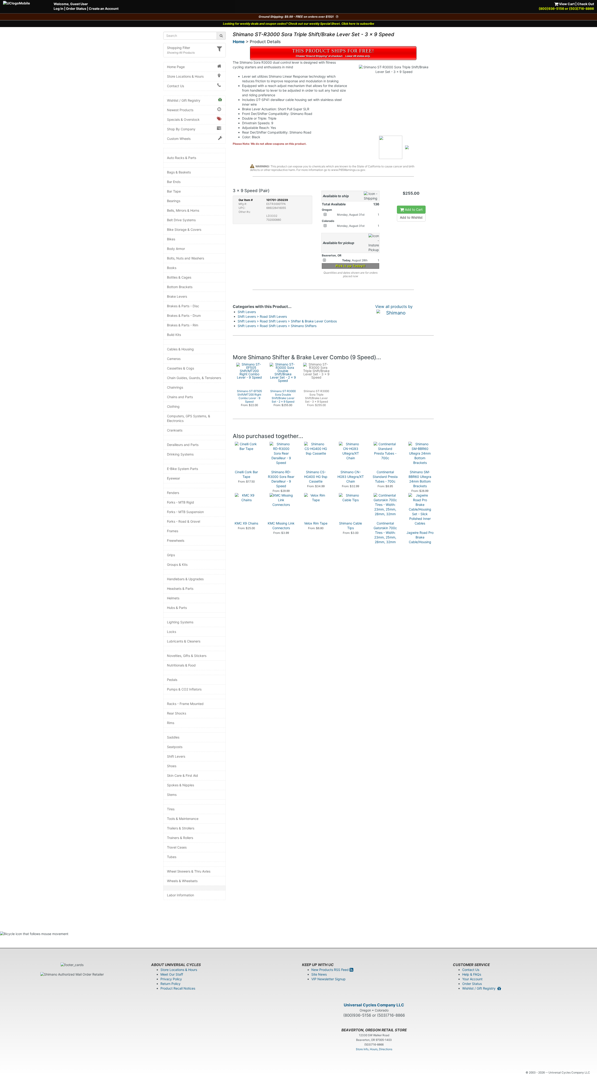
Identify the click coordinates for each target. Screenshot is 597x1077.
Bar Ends (173, 182)
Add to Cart (413, 209)
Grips (171, 555)
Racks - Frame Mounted (185, 704)
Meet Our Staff (171, 974)
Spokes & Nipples (180, 785)
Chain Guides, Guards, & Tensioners (194, 378)
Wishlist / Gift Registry (183, 100)
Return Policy (170, 984)
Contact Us (175, 86)
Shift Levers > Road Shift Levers (262, 316)
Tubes (171, 857)
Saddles (173, 737)
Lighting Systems (180, 622)
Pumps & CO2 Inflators (184, 689)
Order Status (76, 8)
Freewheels (175, 540)
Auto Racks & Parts (181, 158)
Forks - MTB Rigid (180, 502)
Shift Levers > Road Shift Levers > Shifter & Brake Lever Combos (287, 321)
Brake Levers (177, 296)
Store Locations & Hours (185, 76)
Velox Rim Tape (315, 523)
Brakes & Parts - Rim (182, 325)
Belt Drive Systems (181, 220)
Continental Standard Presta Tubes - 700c (385, 476)
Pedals (172, 680)
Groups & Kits (177, 564)
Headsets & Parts (180, 588)
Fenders (173, 493)
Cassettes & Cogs (180, 368)
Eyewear (173, 478)
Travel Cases (177, 847)
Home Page (176, 67)
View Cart (566, 4)
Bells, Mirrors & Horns (183, 210)
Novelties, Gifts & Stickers (186, 656)
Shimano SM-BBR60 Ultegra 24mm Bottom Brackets (420, 479)
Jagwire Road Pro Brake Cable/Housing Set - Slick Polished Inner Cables (420, 544)
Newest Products (180, 110)
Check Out (585, 4)
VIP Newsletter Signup (328, 979)
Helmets (173, 598)
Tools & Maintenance (182, 819)
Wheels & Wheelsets (182, 881)
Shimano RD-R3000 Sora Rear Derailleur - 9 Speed (281, 479)
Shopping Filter (178, 48)
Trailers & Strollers (180, 828)
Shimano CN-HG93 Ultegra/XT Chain (350, 476)
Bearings (173, 201)
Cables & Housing (180, 349)
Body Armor (176, 249)
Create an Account (103, 8)
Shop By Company (181, 129)
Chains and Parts (180, 397)
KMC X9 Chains (246, 523)
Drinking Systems (180, 454)
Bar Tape (174, 191)
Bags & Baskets (179, 172)
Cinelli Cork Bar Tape (246, 474)
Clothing (173, 406)
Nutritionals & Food (181, 665)
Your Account (472, 979)
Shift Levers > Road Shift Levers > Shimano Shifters (277, 326)
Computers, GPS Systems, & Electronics (188, 418)
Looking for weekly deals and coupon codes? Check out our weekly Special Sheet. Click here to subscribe (298, 23)
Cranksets (174, 430)
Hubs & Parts (177, 608)
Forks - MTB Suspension (185, 512)
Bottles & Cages (179, 277)
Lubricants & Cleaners (183, 641)
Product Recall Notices (177, 988)
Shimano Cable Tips (350, 525)
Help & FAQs (471, 974)
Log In (58, 8)
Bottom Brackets (179, 287)
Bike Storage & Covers (184, 229)
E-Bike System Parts (182, 469)
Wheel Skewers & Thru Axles (188, 871)
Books (171, 268)
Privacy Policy (171, 979)
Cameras (173, 359)
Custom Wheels (179, 139)
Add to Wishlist (411, 217)
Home (239, 41)
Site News (319, 974)
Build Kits (174, 335)
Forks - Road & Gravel (183, 521)
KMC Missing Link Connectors (281, 525)
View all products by (394, 306)
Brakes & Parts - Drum (184, 316)
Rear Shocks (176, 713)
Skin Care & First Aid (182, 775)
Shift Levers (176, 756)
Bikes (171, 239)
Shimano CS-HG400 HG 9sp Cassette (315, 476)
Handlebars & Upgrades (185, 579)
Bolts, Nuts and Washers (185, 258)
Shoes (171, 766)
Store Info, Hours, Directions (374, 1049)
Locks (171, 632)
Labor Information (180, 895)
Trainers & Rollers (180, 838)
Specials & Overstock (183, 119)
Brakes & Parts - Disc (183, 306)
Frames (172, 531)
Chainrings (175, 387)
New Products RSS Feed (330, 970)
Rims (170, 723)
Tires (170, 809)
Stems (172, 795)
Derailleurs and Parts (182, 445)
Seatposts (174, 747)
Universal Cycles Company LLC (374, 1005)
